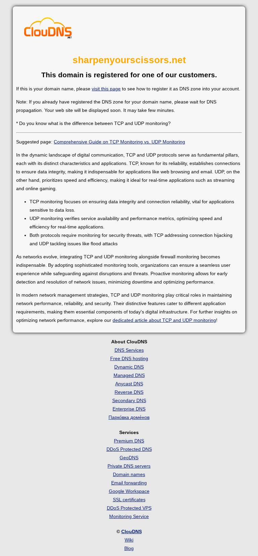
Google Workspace (129, 491)
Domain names (129, 474)
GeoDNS (129, 457)
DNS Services (129, 350)
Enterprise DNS (129, 409)
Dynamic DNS (129, 367)
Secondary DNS (129, 400)
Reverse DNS (129, 392)
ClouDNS (131, 531)
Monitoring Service (129, 516)
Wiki (129, 540)
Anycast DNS (129, 383)
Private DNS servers (129, 466)
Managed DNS (129, 375)
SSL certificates (129, 499)
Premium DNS (129, 440)
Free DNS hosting (129, 358)
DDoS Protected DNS (129, 449)
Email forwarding (129, 482)
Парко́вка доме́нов (129, 417)
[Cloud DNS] (48, 29)
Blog (129, 548)
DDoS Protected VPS (129, 508)
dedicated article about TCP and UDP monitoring (164, 320)
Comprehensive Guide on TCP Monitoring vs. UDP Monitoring (119, 141)
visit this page (106, 88)
